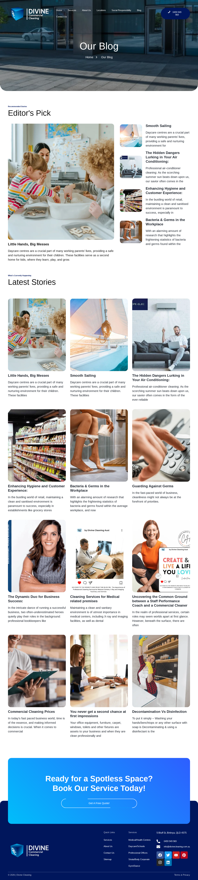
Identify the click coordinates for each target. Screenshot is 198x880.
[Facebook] (160, 855)
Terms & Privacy (182, 875)
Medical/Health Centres (139, 840)
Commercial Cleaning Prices (31, 712)
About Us (86, 10)
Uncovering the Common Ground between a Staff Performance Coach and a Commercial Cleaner (159, 601)
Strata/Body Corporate (139, 859)
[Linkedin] (168, 862)
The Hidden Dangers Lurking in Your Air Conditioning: (163, 157)
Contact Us (61, 16)
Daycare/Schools (136, 846)
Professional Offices (138, 853)
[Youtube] (176, 855)
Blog (139, 10)
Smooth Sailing (158, 126)
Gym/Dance (134, 866)
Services (72, 10)
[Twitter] (168, 855)
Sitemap (107, 859)
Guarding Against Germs (152, 486)
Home (59, 10)
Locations (101, 10)
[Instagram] (160, 862)
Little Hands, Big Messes (28, 244)
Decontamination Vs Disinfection (159, 712)
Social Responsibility (121, 10)
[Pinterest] (184, 855)
